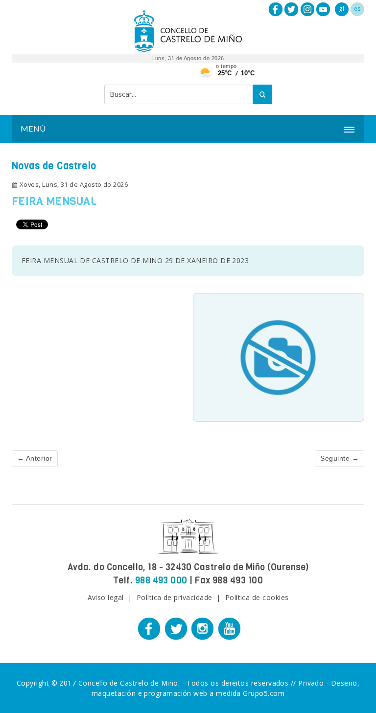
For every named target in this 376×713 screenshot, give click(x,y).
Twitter (291, 9)
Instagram (307, 9)
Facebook (275, 9)
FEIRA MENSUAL (54, 201)
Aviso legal (106, 597)
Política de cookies (257, 597)
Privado (311, 683)
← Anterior (34, 458)
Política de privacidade (174, 597)
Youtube (323, 9)
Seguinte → (339, 458)
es (357, 8)
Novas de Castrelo (54, 166)
